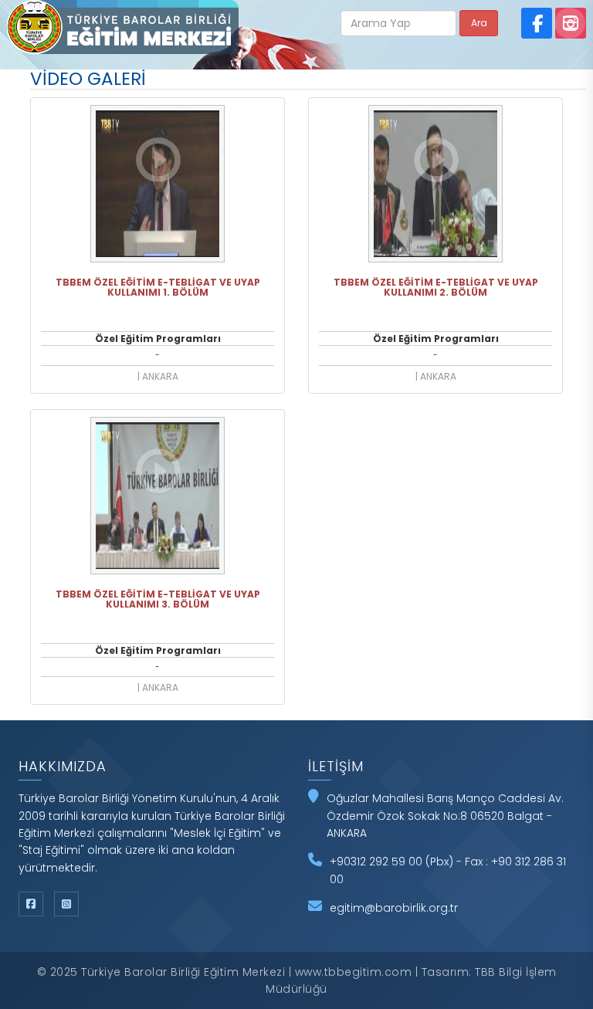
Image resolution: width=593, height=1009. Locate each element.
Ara (479, 22)
